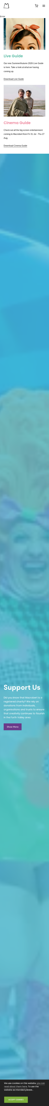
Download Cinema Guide (15, 146)
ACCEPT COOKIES (16, 1100)
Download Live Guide (14, 79)
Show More (12, 726)
